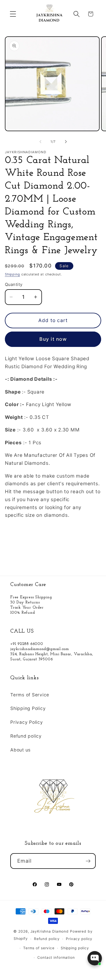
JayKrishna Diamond (49, 931)
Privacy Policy (26, 722)
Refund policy (26, 736)
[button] (13, 14)
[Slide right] (66, 141)
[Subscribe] (88, 861)
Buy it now (53, 339)
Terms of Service (29, 694)
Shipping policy (75, 948)
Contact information (56, 957)
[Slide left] (40, 141)
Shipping (12, 274)
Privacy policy (79, 939)
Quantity (14, 284)
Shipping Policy (28, 708)
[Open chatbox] (94, 958)
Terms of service (39, 948)
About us (20, 749)
